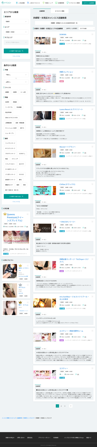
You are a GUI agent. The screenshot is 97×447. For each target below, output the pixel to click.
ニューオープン (9, 133)
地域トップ (49, 3)
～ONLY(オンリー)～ (67, 221)
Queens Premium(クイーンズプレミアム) (15, 217)
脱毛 (20, 179)
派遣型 (15, 92)
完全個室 (19, 107)
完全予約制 (8, 112)
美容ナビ (88, 437)
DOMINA (62, 34)
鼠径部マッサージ (10, 179)
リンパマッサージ (10, 143)
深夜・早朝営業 (20, 123)
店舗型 (7, 92)
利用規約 (55, 437)
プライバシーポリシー (44, 437)
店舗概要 (38, 52)
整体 (18, 185)
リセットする (16, 56)
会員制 (7, 102)
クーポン (44, 52)
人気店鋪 (21, 3)
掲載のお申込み (10, 437)
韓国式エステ (9, 185)
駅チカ (22, 128)
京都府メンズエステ (28, 418)
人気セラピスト (35, 3)
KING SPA (21, 293)
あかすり (21, 164)
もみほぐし (22, 153)
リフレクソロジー (10, 164)
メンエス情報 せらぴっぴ (9, 418)
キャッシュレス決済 (10, 128)
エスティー (63, 368)
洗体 (24, 185)
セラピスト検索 (74, 3)
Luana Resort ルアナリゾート (71, 109)
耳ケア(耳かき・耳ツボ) (11, 190)
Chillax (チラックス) (67, 184)
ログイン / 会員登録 (89, 3)
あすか (22, 287)
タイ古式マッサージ (10, 169)
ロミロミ (21, 174)
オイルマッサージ (10, 148)
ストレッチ (15, 159)
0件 (85, 40)
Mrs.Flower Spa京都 (23, 276)
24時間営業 (8, 123)
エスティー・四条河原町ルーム (71, 331)
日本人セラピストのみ (11, 117)
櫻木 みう (23, 305)
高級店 (15, 102)
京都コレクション (66, 72)
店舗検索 (42, 11)
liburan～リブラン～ (67, 146)
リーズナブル (9, 107)
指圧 (6, 159)
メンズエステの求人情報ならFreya (74, 437)
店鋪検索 (61, 3)
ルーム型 (23, 92)
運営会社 (29, 437)
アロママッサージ (10, 153)
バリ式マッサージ (10, 174)
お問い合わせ (21, 437)
